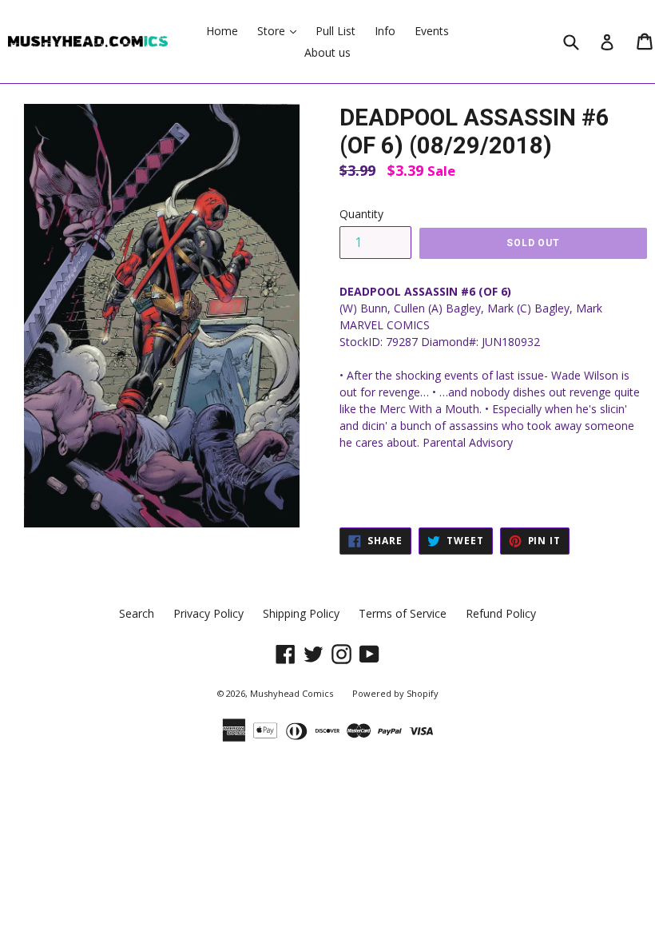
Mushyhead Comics (291, 693)
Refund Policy (501, 613)
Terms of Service (403, 613)
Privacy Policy (208, 613)
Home (222, 30)
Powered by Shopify (395, 693)
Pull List (335, 30)
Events (432, 30)
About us (327, 52)
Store (280, 30)
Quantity (361, 213)
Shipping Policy (301, 613)
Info (385, 30)
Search (136, 613)
